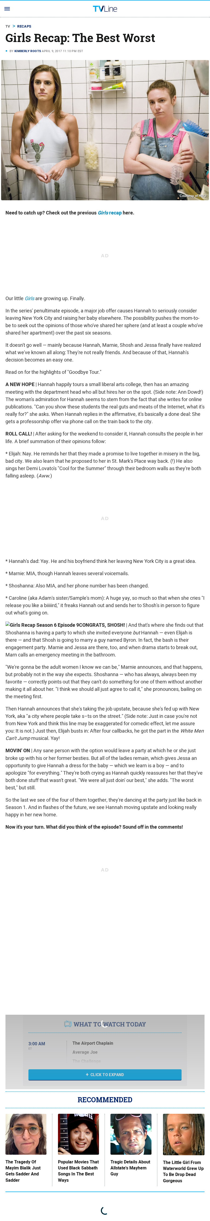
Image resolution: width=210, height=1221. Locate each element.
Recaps (24, 26)
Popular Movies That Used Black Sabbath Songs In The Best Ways (78, 1171)
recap (110, 212)
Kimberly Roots (27, 51)
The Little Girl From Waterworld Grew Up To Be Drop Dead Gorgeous (183, 1172)
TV (7, 26)
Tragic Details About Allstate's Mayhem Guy (130, 1168)
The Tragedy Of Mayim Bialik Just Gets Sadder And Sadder (22, 1171)
